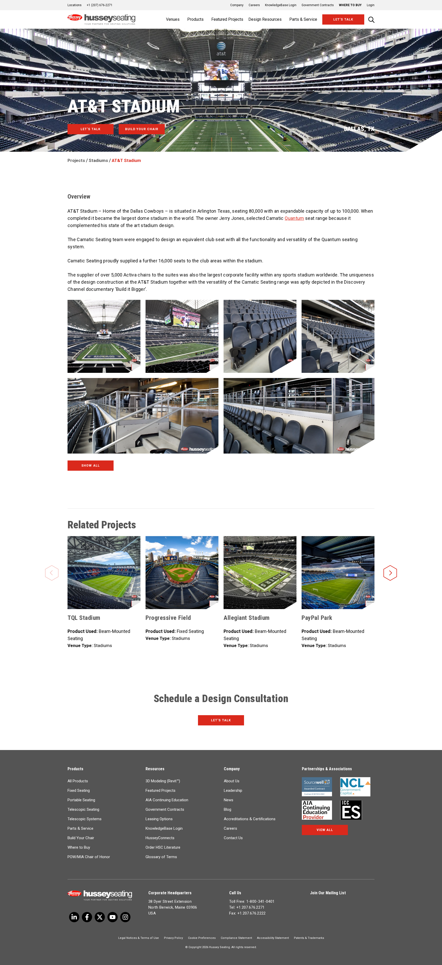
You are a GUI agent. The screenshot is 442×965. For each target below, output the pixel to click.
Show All (90, 465)
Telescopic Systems (85, 819)
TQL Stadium (84, 617)
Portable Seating (81, 800)
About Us (231, 781)
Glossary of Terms (161, 857)
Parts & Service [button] (303, 19)
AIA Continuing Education (167, 800)
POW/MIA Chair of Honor (89, 857)
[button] (368, 5)
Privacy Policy (173, 938)
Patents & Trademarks (309, 938)
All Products (78, 781)
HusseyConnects (160, 838)
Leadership (233, 790)
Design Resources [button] (265, 19)
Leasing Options (159, 819)
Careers (254, 5)
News (228, 800)
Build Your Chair (81, 838)
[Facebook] (87, 917)
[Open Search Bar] (371, 19)
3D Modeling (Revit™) (163, 781)
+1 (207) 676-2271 (100, 5)
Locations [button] (75, 5)
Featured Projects (227, 19)
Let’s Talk (343, 19)
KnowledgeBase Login (280, 5)
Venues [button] (173, 19)
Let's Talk (221, 720)
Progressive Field (168, 617)
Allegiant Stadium (247, 617)
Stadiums (98, 160)
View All (325, 830)
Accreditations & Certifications (249, 819)
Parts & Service (80, 828)
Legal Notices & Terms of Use (138, 938)
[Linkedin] (112, 917)
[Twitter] (74, 917)
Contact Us (233, 838)
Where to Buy (350, 5)
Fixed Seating (79, 790)
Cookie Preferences (202, 938)
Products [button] (195, 19)
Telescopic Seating (83, 809)
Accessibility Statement (273, 938)
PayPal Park (317, 617)
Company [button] (237, 5)
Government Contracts (318, 5)
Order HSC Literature (163, 847)
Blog (227, 809)
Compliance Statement (236, 938)
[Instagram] (125, 917)
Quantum (294, 218)
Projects (76, 160)
